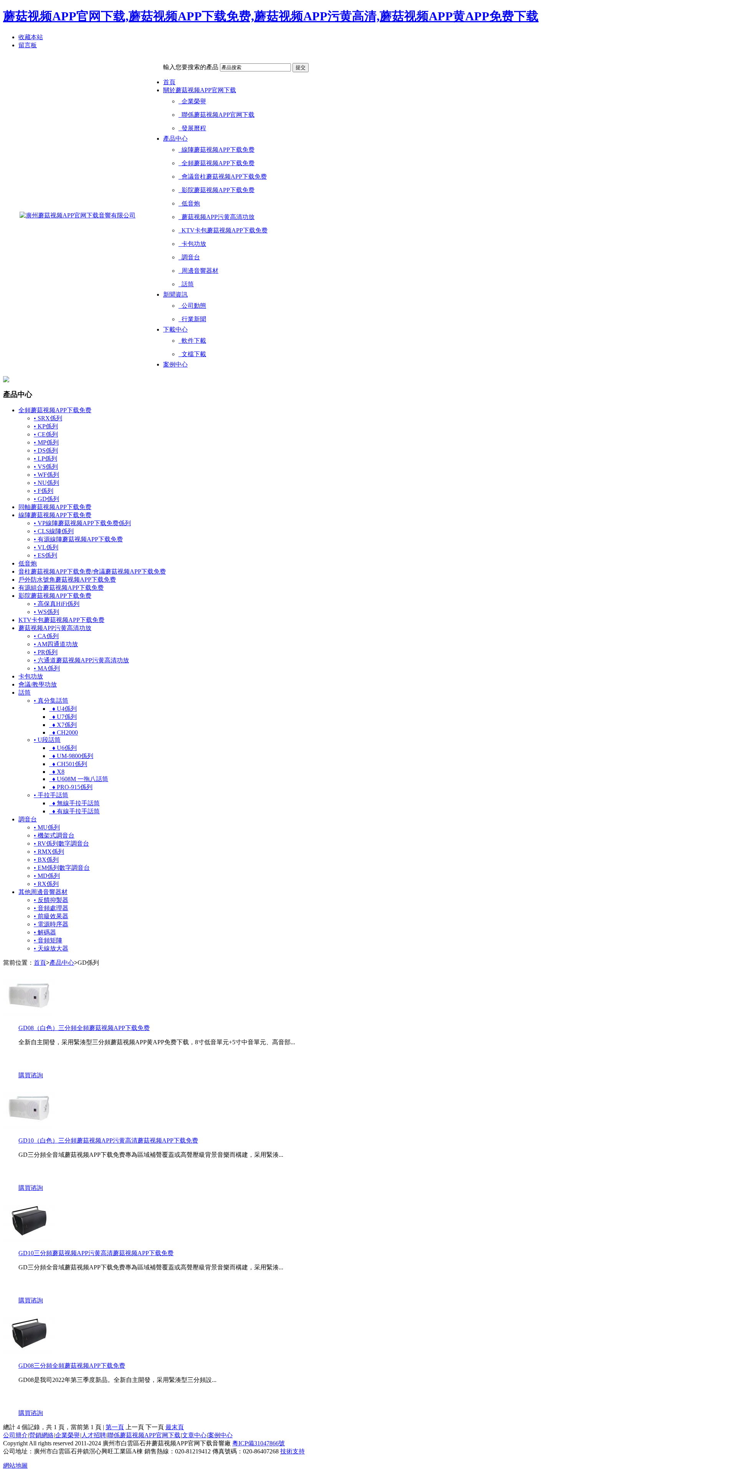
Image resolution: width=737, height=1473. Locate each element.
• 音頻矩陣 (48, 940)
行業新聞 (192, 319)
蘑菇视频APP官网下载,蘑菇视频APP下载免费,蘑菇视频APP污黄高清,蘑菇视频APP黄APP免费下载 (271, 16)
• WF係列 (46, 474)
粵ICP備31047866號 (258, 1443)
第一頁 (115, 1427)
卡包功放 (192, 244)
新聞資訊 (175, 294)
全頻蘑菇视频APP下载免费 (216, 163)
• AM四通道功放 (56, 644)
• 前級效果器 (51, 916)
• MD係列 (47, 876)
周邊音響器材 (198, 270)
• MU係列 (47, 827)
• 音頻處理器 (51, 908)
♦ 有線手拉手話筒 (74, 811)
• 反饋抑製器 (51, 900)
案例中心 (175, 364)
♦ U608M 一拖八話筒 (78, 779)
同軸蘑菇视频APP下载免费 (54, 507)
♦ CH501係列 (68, 764)
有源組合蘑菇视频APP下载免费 (61, 587)
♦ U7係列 (63, 716)
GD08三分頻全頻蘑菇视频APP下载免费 (71, 1365)
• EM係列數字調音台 (62, 867)
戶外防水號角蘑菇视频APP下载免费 (67, 579)
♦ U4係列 (63, 708)
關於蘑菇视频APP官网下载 (199, 90)
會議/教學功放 (37, 684)
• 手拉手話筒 (51, 795)
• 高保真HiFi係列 (56, 603)
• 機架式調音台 (54, 835)
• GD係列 (46, 499)
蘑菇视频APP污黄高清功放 (216, 217)
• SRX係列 (48, 418)
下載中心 (175, 329)
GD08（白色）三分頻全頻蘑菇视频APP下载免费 (84, 1028)
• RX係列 (46, 884)
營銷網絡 (41, 1435)
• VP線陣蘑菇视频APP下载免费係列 (82, 523)
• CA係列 (46, 636)
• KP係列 (46, 426)
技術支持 (292, 1451)
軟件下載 (192, 340)
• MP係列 (46, 442)
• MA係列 (47, 668)
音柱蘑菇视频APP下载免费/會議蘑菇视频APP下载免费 (92, 571)
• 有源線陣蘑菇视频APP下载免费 (78, 539)
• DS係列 (46, 450)
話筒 (186, 284)
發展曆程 (192, 128)
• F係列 (43, 491)
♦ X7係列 (63, 725)
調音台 (189, 257)
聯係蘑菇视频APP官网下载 (216, 114)
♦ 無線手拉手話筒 (74, 803)
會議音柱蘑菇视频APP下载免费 (222, 176)
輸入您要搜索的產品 (190, 67)
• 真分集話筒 (51, 700)
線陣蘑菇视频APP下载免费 (216, 149)
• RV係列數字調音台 (61, 843)
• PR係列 (46, 652)
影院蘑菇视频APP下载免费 (216, 190)
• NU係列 (46, 482)
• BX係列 (46, 859)
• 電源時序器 (51, 924)
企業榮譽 (192, 101)
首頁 (169, 82)
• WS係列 (46, 612)
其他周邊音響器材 (43, 892)
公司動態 (192, 305)
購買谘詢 (30, 1075)
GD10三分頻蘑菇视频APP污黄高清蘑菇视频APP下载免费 (96, 1253)
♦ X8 (56, 771)
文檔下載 (192, 354)
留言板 (27, 45)
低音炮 (189, 203)
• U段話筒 (47, 739)
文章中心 (194, 1435)
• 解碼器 (45, 932)
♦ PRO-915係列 (71, 787)
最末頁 (174, 1427)
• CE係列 (46, 434)
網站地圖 (15, 1465)
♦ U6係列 (63, 748)
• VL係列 (46, 547)
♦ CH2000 (63, 732)
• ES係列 (45, 555)
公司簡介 (15, 1435)
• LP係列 (45, 458)
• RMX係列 (49, 851)
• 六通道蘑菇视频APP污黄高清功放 (81, 660)
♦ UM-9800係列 (71, 756)
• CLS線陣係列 (54, 531)
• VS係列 (46, 466)
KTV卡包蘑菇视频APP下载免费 (223, 230)
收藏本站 (30, 37)
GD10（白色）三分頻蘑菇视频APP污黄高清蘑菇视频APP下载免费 (108, 1140)
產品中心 (175, 138)
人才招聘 (93, 1435)
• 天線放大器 (51, 948)
